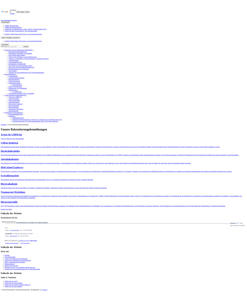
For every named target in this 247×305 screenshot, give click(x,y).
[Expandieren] (33, 50)
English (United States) (23, 34)
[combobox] (10, 38)
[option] (125, 34)
